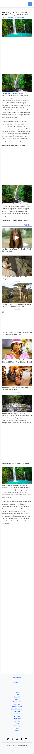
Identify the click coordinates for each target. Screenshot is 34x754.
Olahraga (17, 704)
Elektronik (17, 711)
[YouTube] (26, 739)
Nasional (17, 697)
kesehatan (17, 721)
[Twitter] (8, 739)
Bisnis (17, 699)
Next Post (17, 682)
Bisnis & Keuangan (17, 709)
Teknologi (17, 726)
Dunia (17, 695)
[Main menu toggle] (30, 4)
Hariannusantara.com (9, 93)
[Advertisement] (17, 56)
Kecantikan (17, 719)
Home (17, 692)
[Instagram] (17, 739)
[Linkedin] (12, 739)
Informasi (17, 716)
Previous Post (17, 678)
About (17, 731)
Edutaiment (17, 702)
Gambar (17, 714)
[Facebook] (21, 739)
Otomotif (17, 723)
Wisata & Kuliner (8, 17)
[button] (25, 3)
